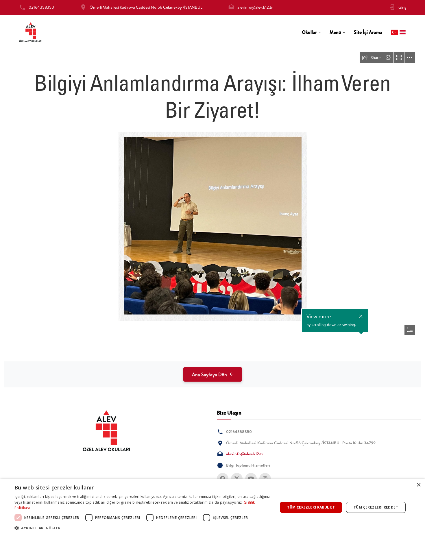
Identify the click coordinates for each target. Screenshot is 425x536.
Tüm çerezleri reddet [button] (376, 507)
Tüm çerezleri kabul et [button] (311, 507)
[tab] (311, 32)
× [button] (418, 485)
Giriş (402, 7)
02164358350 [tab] (41, 7)
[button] (142, 528)
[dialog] (212, 507)
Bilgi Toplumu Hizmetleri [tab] (248, 465)
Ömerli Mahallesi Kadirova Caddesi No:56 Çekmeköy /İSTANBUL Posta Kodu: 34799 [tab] (301, 443)
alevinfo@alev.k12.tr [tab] (255, 7)
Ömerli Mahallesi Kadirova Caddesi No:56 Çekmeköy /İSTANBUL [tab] (146, 7)
